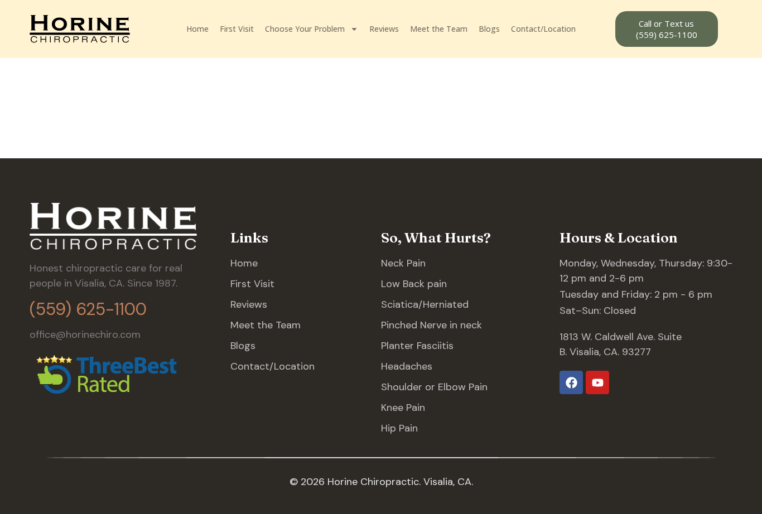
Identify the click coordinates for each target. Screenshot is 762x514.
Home (197, 28)
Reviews (384, 28)
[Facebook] (571, 382)
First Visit (237, 28)
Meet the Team (438, 28)
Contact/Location (543, 28)
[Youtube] (597, 382)
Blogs (489, 28)
